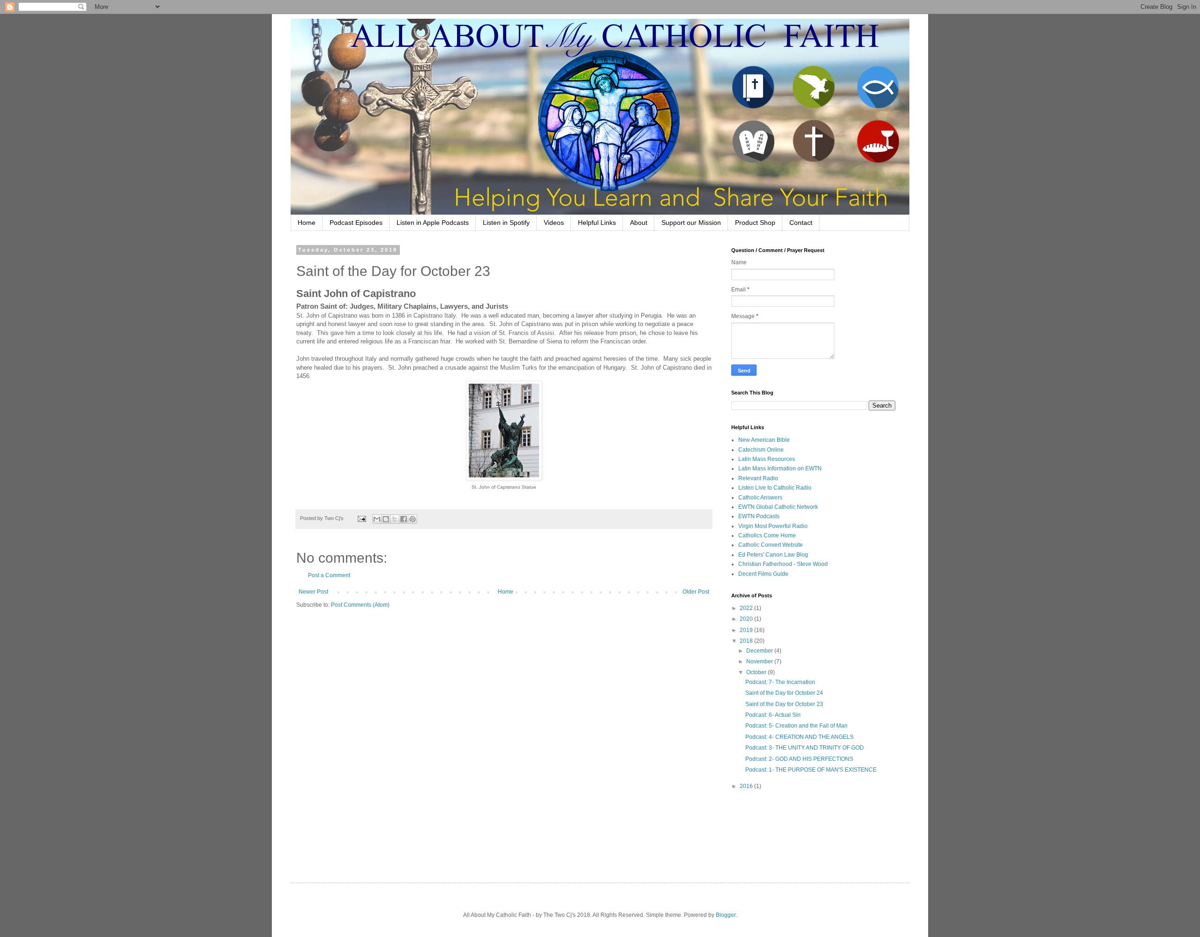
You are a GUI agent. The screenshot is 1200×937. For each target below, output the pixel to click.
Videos (554, 222)
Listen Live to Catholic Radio (774, 487)
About (638, 222)
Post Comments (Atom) (360, 605)
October (757, 672)
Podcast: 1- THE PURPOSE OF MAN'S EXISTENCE (811, 769)
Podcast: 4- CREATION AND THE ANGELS (799, 737)
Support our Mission (691, 222)
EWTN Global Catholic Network (778, 507)
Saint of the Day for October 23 (784, 704)
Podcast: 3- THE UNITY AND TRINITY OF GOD (804, 747)
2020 (747, 619)
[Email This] (377, 519)
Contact (800, 222)
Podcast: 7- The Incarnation (780, 682)
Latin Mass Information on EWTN (780, 468)
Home (306, 222)
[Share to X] (394, 519)
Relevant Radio (758, 478)
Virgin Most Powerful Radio (773, 526)
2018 (747, 641)
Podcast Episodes (356, 222)
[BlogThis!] (385, 519)
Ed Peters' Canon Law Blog (773, 554)
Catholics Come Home (767, 535)
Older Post (695, 591)
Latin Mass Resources (766, 459)
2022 (747, 608)
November (760, 661)
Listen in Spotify (506, 222)
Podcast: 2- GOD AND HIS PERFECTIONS (799, 759)
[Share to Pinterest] (412, 519)
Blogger (725, 915)
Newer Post (313, 591)
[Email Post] (361, 518)
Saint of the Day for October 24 (784, 693)
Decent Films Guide (763, 574)
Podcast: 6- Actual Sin (773, 715)
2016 (747, 786)
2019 (747, 630)
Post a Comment (329, 575)
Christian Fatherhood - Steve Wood (783, 564)
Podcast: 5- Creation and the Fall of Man (796, 725)
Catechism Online (761, 449)
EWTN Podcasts (759, 516)
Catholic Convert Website (770, 545)
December (760, 650)
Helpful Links (597, 222)
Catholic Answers (760, 497)
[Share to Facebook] (403, 519)
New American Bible (764, 440)
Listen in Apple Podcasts (433, 222)
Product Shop (755, 222)
